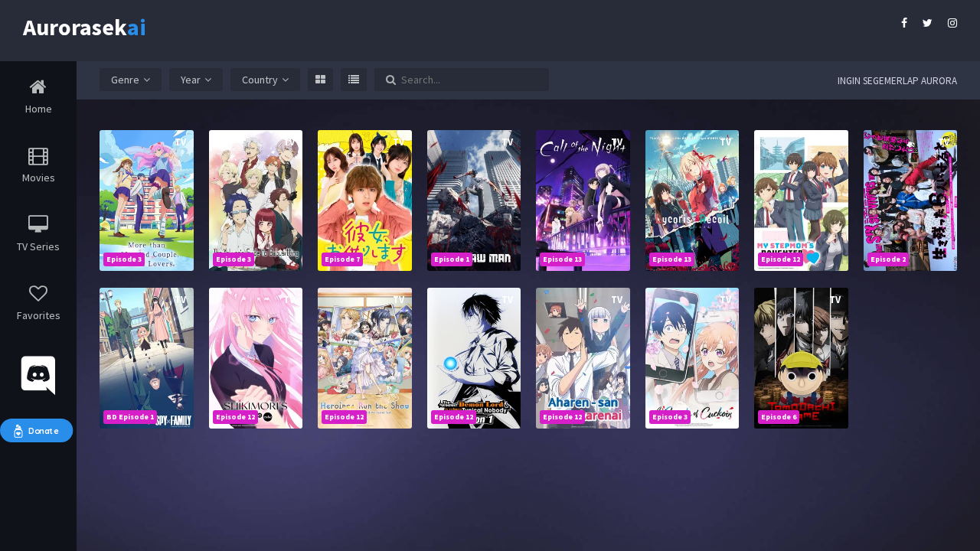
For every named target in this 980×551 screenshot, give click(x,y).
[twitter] (928, 23)
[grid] (320, 79)
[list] (354, 79)
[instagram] (952, 23)
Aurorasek (76, 24)
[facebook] (904, 23)
